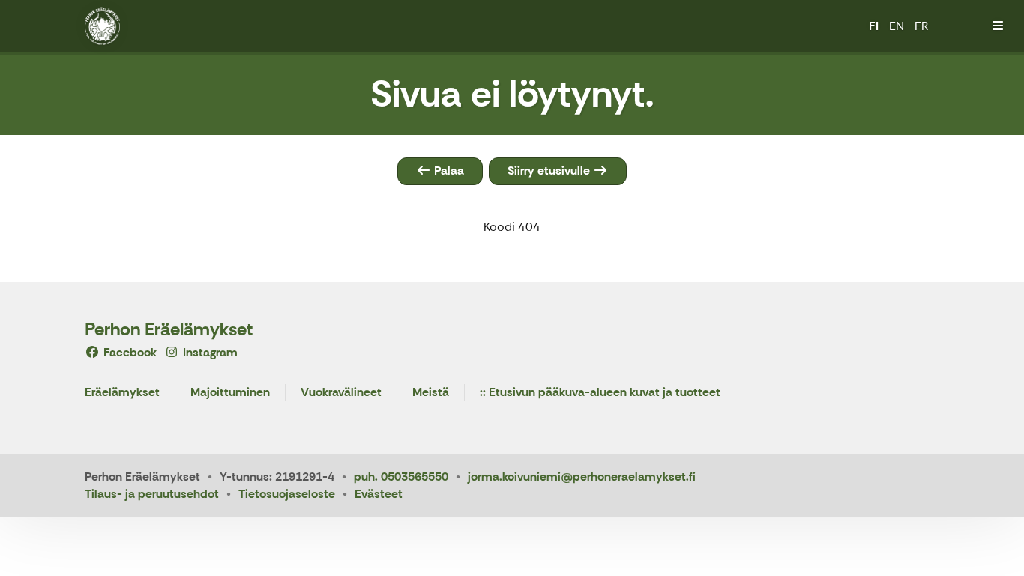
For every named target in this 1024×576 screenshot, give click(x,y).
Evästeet (379, 494)
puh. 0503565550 (401, 476)
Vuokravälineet (341, 393)
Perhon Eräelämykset (169, 328)
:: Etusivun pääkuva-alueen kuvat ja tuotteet (600, 393)
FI (874, 26)
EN (896, 26)
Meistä (430, 393)
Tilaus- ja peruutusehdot (152, 494)
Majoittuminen (230, 393)
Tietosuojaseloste (286, 494)
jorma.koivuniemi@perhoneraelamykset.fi (582, 476)
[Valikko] (998, 26)
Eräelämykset (122, 393)
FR (921, 26)
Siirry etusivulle (550, 170)
